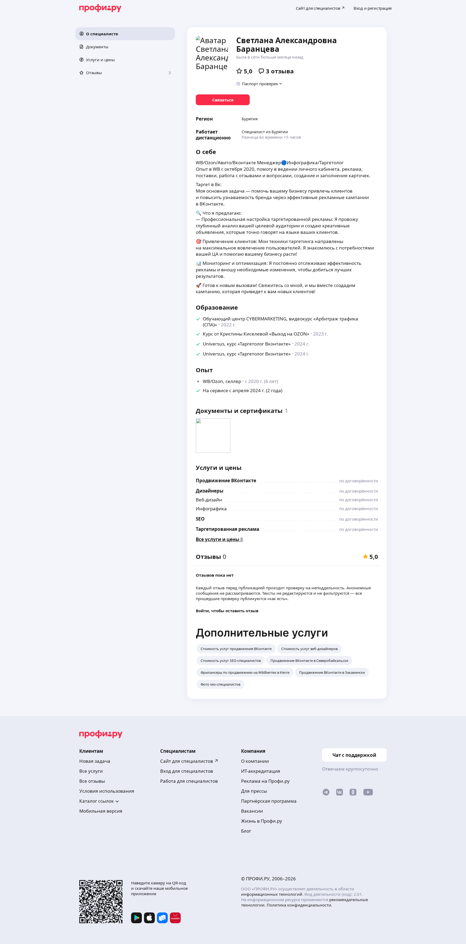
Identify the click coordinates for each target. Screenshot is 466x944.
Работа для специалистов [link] (189, 781)
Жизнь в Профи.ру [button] (261, 821)
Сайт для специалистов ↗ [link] (189, 761)
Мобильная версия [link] (100, 811)
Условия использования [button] (106, 791)
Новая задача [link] (94, 761)
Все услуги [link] (91, 771)
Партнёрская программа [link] (269, 801)
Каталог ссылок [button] (96, 801)
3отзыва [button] (280, 71)
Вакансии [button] (252, 811)
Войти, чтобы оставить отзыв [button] (227, 610)
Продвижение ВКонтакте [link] (226, 480)
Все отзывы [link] (92, 781)
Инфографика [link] (211, 508)
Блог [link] (246, 831)
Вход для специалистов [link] (186, 771)
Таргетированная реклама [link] (227, 529)
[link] (223, 99)
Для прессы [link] (254, 791)
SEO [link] (200, 519)
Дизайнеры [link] (209, 491)
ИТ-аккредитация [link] (260, 771)
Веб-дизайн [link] (209, 500)
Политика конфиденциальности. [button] (299, 905)
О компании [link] (255, 761)
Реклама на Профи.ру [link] (265, 781)
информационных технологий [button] (271, 894)
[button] (125, 33)
